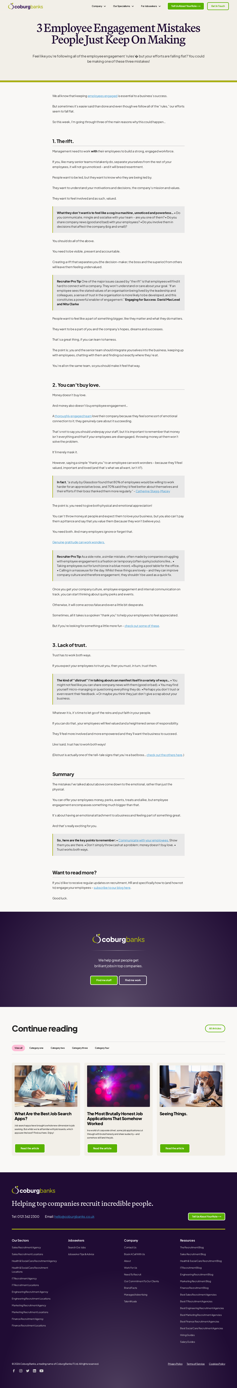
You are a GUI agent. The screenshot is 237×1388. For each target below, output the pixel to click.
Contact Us (130, 1247)
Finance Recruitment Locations (29, 1325)
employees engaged (103, 96)
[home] (25, 6)
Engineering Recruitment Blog (196, 1274)
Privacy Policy (175, 1363)
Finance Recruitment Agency (27, 1318)
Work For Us (130, 1267)
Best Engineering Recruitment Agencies (202, 1308)
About (127, 1260)
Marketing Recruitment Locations (30, 1312)
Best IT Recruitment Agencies (196, 1301)
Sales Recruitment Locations (27, 1254)
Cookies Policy (217, 1363)
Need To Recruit (132, 1274)
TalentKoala (130, 1301)
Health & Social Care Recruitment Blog (201, 1260)
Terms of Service (196, 1363)
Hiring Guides (187, 1335)
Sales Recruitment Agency (26, 1247)
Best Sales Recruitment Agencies (198, 1294)
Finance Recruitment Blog (194, 1287)
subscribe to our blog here (112, 887)
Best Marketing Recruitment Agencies (201, 1314)
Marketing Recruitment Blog (195, 1281)
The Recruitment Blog (192, 1247)
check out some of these (142, 626)
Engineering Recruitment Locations (31, 1298)
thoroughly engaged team (73, 416)
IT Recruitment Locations (25, 1285)
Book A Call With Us (134, 1254)
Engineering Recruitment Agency (30, 1291)
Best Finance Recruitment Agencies (199, 1321)
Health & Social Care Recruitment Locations (30, 1269)
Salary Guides (187, 1341)
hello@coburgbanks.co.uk (74, 1216)
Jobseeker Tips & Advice (81, 1254)
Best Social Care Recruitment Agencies (201, 1328)
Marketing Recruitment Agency (29, 1305)
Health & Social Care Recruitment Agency (34, 1260)
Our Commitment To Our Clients (141, 1281)
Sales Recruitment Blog (193, 1254)
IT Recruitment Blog (190, 1267)
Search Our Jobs (77, 1247)
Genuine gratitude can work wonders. (78, 542)
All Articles (215, 1028)
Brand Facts (130, 1287)
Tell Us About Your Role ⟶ (185, 6)
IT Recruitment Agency (24, 1278)
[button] (99, 6)
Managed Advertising (135, 1294)
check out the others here (164, 755)
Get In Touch (218, 6)
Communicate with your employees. (143, 840)
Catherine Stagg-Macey (153, 491)
